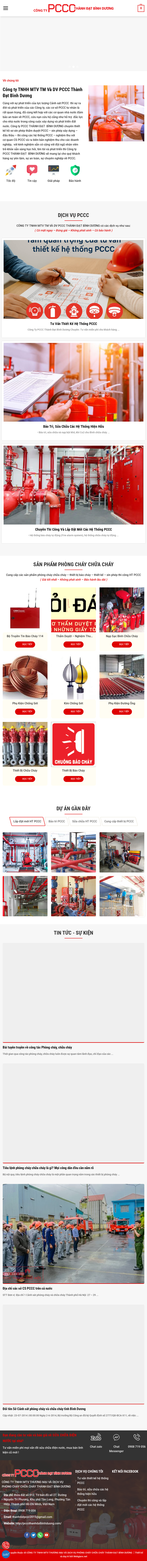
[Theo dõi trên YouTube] (46, 1535)
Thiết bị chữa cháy (25, 770)
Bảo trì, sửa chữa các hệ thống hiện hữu (73, 426)
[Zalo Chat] (6, 1554)
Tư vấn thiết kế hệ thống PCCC (73, 323)
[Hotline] (6, 1545)
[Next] (139, 43)
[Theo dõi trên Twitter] (33, 1535)
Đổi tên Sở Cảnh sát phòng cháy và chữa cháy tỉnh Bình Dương (44, 1409)
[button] (5, 8)
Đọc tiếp (27, 644)
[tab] (27, 821)
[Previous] (7, 43)
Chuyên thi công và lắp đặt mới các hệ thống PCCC (73, 529)
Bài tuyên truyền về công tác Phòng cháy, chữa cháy (37, 1047)
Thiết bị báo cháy (73, 770)
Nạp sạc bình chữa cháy (122, 636)
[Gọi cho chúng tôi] (40, 1535)
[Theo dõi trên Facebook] (27, 1535)
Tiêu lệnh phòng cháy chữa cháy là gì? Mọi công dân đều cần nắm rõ (48, 1168)
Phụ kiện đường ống (121, 703)
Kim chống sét (73, 703)
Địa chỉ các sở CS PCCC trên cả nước (27, 1288)
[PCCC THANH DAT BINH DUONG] (73, 8)
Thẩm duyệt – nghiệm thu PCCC (73, 636)
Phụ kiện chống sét (25, 703)
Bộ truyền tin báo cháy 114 (25, 636)
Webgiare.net (80, 1556)
